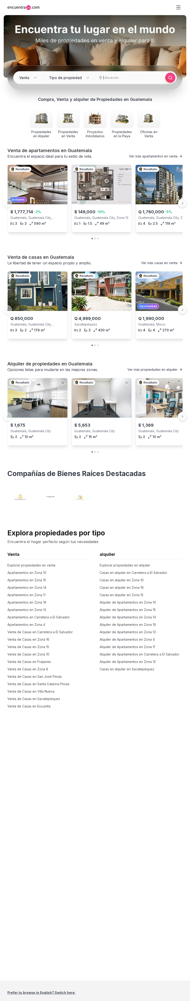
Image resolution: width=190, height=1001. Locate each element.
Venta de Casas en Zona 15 (28, 647)
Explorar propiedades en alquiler (125, 565)
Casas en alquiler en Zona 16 (122, 587)
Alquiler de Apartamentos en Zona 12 (128, 662)
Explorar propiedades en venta (31, 565)
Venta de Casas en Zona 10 (28, 654)
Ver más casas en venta (159, 263)
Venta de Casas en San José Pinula (34, 676)
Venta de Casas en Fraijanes (29, 662)
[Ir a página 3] (97, 238)
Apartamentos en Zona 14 (26, 587)
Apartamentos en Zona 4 (26, 625)
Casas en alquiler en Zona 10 (122, 580)
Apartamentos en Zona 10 (26, 573)
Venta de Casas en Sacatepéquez (33, 699)
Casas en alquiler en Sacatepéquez (127, 669)
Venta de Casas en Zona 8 (27, 669)
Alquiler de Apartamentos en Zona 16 (128, 625)
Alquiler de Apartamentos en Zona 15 (128, 610)
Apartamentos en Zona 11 (26, 595)
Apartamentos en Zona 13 (26, 610)
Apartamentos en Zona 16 (26, 602)
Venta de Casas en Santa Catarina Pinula (38, 684)
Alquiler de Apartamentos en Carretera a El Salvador (139, 654)
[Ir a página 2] (95, 238)
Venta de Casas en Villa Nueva (30, 691)
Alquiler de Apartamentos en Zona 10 (128, 602)
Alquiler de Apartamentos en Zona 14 (128, 617)
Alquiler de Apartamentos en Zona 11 (127, 647)
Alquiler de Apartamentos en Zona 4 (127, 639)
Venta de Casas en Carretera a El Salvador (40, 632)
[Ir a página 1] (92, 238)
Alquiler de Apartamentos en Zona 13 (128, 632)
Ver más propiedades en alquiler (152, 369)
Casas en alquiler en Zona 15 (121, 595)
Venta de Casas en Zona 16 (28, 639)
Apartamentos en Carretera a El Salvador (38, 617)
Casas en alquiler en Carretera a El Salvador (133, 573)
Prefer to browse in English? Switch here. (41, 993)
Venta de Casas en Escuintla (29, 706)
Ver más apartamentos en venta (153, 156)
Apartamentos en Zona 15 (26, 580)
